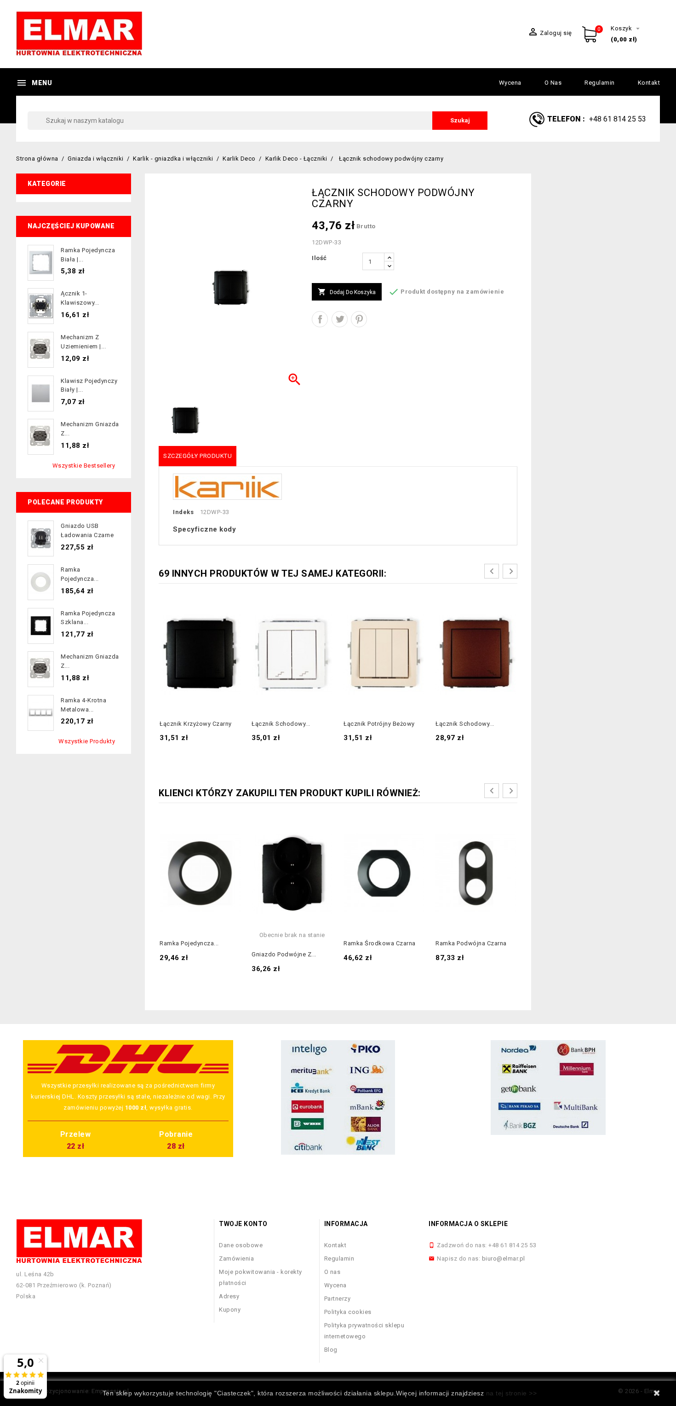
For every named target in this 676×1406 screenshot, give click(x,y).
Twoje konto (243, 1223)
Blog (331, 1349)
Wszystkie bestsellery (83, 465)
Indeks (183, 512)
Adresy (229, 1296)
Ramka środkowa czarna (380, 943)
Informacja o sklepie (468, 1223)
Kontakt (649, 82)
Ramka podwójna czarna (471, 943)
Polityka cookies (348, 1311)
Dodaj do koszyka (347, 292)
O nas (553, 82)
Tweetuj (339, 319)
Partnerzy (337, 1298)
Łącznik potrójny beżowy (379, 723)
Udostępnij (319, 319)
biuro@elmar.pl (503, 1258)
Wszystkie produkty (86, 741)
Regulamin (599, 82)
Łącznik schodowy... (281, 723)
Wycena (510, 82)
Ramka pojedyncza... (189, 943)
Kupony (230, 1309)
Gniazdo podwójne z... (284, 954)
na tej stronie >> (511, 1393)
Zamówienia (236, 1258)
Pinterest (359, 319)
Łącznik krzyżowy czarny (196, 723)
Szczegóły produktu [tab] (197, 455)
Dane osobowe (241, 1245)
